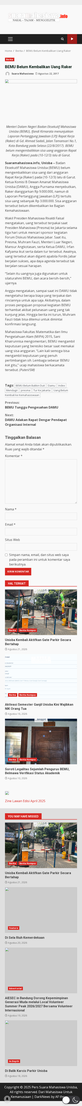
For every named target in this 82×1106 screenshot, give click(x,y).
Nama (11, 509)
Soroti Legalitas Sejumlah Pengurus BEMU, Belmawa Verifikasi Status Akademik (41, 741)
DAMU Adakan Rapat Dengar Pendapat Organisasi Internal (36, 420)
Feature (13, 928)
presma (25, 390)
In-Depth (14, 1061)
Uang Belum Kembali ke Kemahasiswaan (36, 392)
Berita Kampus (28, 630)
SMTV (72, 39)
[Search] (62, 39)
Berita (9, 59)
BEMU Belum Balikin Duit (30, 385)
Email (10, 524)
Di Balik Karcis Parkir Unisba (41, 1043)
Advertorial (15, 988)
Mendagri (12, 390)
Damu (51, 385)
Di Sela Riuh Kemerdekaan (41, 910)
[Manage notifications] (7, 1099)
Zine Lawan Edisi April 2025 (25, 801)
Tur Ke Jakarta (41, 390)
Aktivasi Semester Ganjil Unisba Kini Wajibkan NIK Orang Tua (41, 677)
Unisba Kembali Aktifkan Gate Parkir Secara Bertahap (41, 612)
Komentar (13, 456)
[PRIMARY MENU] (10, 39)
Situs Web (12, 540)
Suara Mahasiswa (22, 73)
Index (61, 385)
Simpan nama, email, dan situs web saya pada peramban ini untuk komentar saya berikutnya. (39, 559)
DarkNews (42, 1097)
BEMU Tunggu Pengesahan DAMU (31, 404)
